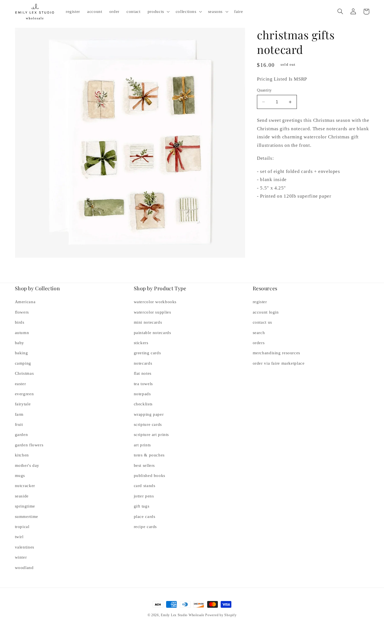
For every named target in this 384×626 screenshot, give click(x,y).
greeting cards (147, 353)
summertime (26, 516)
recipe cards (145, 526)
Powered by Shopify (220, 615)
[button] (158, 11)
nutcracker (25, 485)
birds (19, 322)
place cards (144, 516)
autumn (22, 332)
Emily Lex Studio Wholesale (182, 615)
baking (21, 353)
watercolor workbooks (155, 302)
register (260, 302)
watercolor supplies (152, 312)
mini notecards (148, 322)
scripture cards (148, 424)
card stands (144, 485)
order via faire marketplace (279, 363)
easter (20, 383)
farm (19, 414)
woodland (24, 567)
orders (259, 343)
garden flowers (29, 445)
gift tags (142, 506)
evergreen (24, 394)
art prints (142, 445)
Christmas (24, 373)
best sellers (144, 465)
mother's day (27, 465)
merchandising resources (277, 353)
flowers (22, 312)
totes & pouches (149, 455)
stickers (141, 343)
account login (266, 312)
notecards (143, 363)
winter (21, 557)
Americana (25, 302)
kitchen (22, 455)
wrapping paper (149, 414)
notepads (142, 394)
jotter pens (144, 496)
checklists (143, 404)
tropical (22, 526)
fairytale (23, 404)
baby (19, 343)
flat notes (143, 373)
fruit (19, 424)
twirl (19, 536)
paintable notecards (152, 332)
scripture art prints (151, 434)
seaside (22, 496)
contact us (262, 322)
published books (149, 475)
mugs (20, 475)
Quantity (264, 90)
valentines (24, 547)
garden (21, 434)
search (259, 332)
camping (23, 363)
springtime (25, 506)
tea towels (143, 383)
